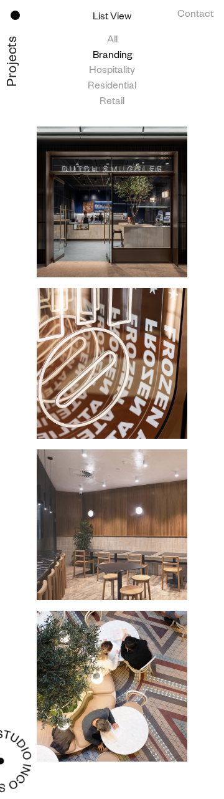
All (112, 41)
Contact (195, 15)
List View (112, 18)
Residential (112, 87)
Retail (112, 102)
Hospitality (112, 71)
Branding (112, 56)
